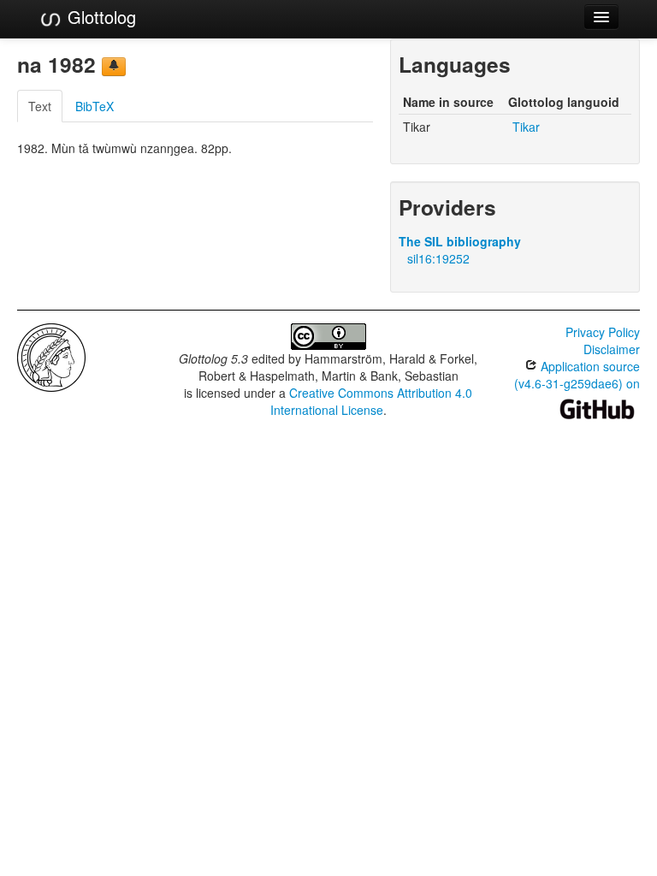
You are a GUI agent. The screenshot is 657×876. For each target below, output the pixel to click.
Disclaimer (611, 349)
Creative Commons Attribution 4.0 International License (371, 401)
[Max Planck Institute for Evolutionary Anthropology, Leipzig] (51, 355)
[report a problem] (114, 66)
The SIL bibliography (460, 241)
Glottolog (99, 16)
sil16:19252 (438, 258)
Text (39, 106)
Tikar (526, 126)
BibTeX (94, 106)
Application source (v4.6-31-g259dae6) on (577, 375)
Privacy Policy (602, 331)
